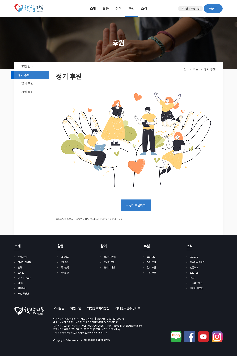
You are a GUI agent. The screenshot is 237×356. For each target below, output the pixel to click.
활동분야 (22, 288)
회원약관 (75, 308)
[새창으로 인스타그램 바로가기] (217, 336)
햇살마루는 (23, 257)
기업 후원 (27, 92)
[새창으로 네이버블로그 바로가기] (176, 336)
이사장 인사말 (24, 262)
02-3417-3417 (72, 325)
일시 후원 (27, 83)
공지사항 (194, 257)
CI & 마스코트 (24, 278)
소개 (93, 8)
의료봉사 (65, 257)
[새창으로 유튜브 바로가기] (203, 336)
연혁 (20, 267)
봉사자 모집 (109, 262)
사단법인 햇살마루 (29, 8)
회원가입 (195, 8)
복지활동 (65, 262)
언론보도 (194, 267)
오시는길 (58, 308)
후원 (131, 8)
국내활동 (65, 267)
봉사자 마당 (109, 267)
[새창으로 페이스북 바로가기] (189, 336)
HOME (185, 69)
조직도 (21, 272)
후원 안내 (27, 66)
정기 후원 (24, 75)
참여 (118, 8)
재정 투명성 (23, 293)
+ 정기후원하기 (136, 205)
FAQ (192, 278)
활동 (106, 8)
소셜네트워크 (196, 283)
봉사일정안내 (110, 257)
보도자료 (194, 272)
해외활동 (65, 272)
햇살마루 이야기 (197, 262)
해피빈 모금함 (196, 288)
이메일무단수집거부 (127, 308)
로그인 (184, 8)
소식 (144, 8)
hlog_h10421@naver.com (128, 325)
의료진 (21, 283)
